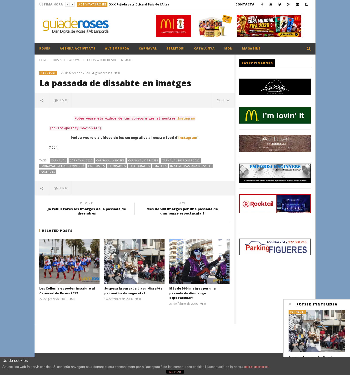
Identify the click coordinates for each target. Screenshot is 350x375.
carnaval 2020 (81, 160)
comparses (117, 166)
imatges (160, 166)
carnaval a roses (110, 160)
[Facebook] (262, 4)
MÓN (228, 48)
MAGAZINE (251, 48)
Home (43, 60)
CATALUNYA (204, 48)
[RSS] (306, 4)
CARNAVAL (148, 48)
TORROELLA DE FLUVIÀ (95, 4)
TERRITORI (175, 48)
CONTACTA (245, 4)
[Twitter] (279, 4)
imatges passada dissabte (191, 166)
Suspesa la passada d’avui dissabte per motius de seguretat (133, 290)
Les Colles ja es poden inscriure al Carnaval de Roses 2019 (67, 290)
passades (47, 171)
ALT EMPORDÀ (117, 48)
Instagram (186, 118)
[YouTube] (271, 4)
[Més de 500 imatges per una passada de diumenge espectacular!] (199, 261)
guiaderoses (103, 73)
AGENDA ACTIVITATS (77, 48)
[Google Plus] (288, 4)
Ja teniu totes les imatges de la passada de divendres (87, 209)
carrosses (96, 166)
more (221, 100)
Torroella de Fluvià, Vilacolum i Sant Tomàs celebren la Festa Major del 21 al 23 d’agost (151, 4)
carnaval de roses (143, 160)
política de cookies (256, 367)
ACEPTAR (175, 371)
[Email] (297, 4)
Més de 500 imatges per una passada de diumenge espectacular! (182, 209)
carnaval (58, 160)
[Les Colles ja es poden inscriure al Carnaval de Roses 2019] (69, 261)
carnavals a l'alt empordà (62, 166)
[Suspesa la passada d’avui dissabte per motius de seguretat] (134, 261)
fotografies (140, 166)
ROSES (44, 48)
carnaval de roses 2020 (181, 160)
